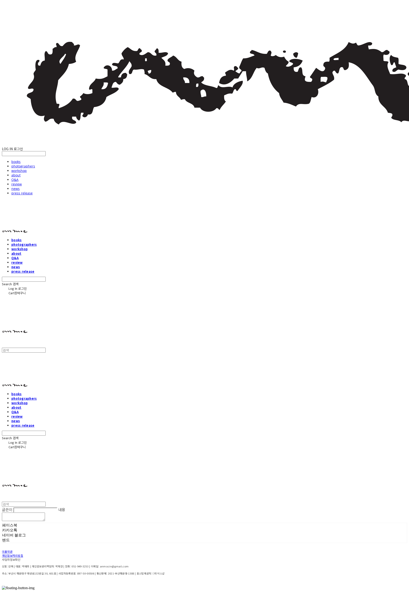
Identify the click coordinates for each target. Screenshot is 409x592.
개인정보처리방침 (12, 555)
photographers (23, 166)
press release (22, 193)
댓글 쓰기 (54, 519)
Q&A (14, 179)
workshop (19, 170)
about (16, 175)
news (15, 188)
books (16, 161)
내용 (61, 509)
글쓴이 (7, 509)
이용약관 (7, 551)
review (16, 184)
